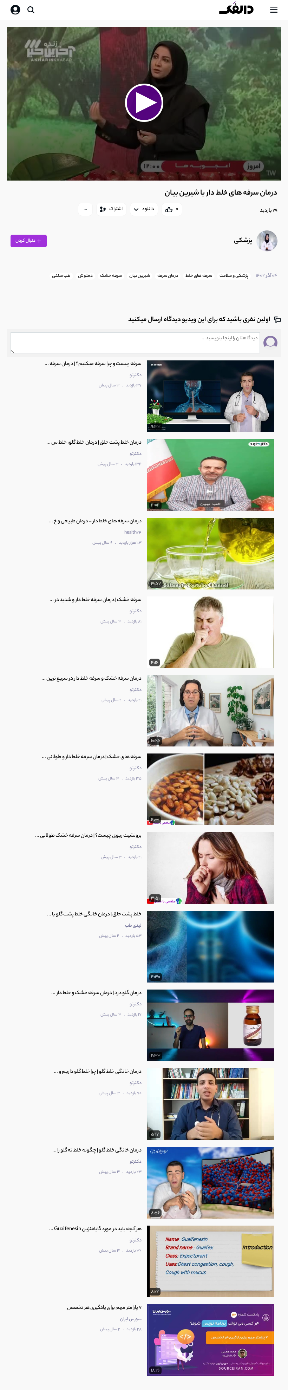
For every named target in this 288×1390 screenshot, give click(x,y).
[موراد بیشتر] (85, 209)
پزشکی (243, 240)
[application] (144, 104)
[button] (144, 102)
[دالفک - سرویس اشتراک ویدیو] (242, 10)
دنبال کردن (25, 240)
